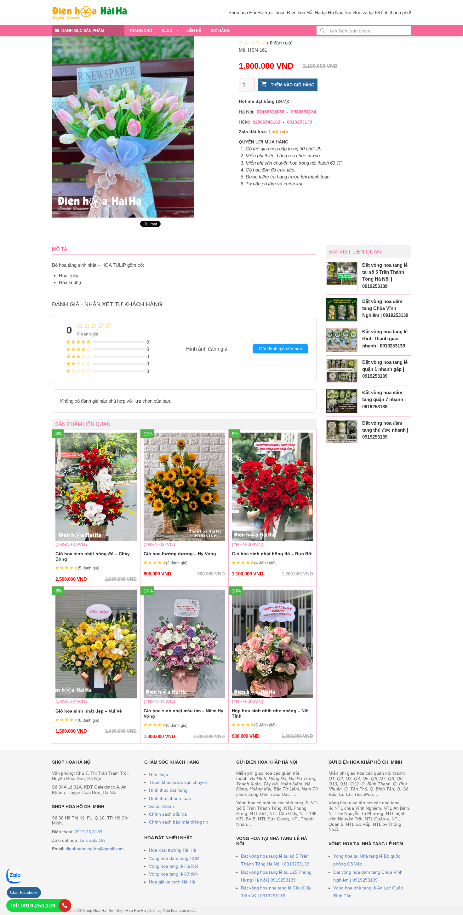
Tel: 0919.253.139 (32, 905)
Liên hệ (193, 30)
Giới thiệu (158, 774)
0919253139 (299, 122)
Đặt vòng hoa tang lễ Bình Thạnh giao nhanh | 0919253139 (385, 338)
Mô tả (59, 249)
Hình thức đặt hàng (168, 790)
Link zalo (278, 131)
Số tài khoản (161, 806)
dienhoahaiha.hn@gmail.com (95, 848)
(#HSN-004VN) (272, 505)
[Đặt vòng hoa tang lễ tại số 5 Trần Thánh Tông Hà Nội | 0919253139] (341, 273)
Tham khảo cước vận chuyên (178, 782)
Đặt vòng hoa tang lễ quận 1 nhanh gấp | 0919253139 (385, 369)
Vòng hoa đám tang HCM (174, 858)
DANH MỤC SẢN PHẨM (82, 30)
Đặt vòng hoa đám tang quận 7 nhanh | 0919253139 (384, 399)
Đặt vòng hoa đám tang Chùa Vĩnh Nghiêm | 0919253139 (385, 308)
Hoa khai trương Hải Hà (172, 850)
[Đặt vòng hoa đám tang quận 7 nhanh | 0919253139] (341, 401)
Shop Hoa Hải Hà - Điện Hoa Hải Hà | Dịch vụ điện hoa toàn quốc (139, 910)
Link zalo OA (92, 840)
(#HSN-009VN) (96, 507)
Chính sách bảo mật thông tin (178, 822)
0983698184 (303, 111)
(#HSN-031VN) (184, 505)
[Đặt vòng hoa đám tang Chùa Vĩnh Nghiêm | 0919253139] (341, 310)
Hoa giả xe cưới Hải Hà (172, 881)
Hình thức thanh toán (170, 798)
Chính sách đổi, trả (168, 814)
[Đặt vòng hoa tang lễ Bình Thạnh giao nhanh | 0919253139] (341, 340)
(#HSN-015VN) (184, 664)
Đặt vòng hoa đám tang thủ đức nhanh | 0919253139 (385, 430)
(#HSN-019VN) (96, 662)
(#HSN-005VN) (272, 664)
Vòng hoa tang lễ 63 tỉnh (173, 874)
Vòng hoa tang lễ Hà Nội (173, 866)
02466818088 (270, 111)
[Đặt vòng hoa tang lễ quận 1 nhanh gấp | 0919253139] (341, 370)
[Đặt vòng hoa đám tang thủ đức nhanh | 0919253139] (341, 431)
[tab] (59, 249)
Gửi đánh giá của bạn (280, 348)
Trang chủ (140, 30)
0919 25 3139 (88, 831)
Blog (167, 30)
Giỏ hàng (220, 30)
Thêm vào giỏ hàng (292, 85)
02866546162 (266, 122)
